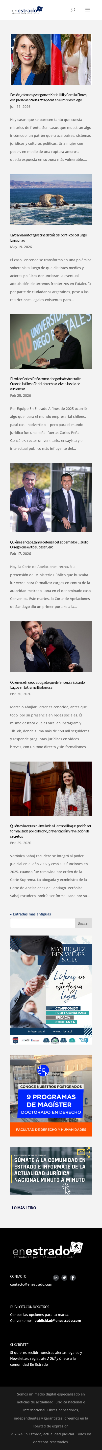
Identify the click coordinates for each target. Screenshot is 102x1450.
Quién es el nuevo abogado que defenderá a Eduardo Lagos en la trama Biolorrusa (47, 685)
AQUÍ (51, 1358)
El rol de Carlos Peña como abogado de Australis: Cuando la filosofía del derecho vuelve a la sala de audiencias (45, 384)
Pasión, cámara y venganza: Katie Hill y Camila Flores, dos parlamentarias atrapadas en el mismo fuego (48, 97)
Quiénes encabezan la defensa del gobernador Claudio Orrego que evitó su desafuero (49, 545)
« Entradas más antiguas (30, 914)
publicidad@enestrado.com (57, 1320)
